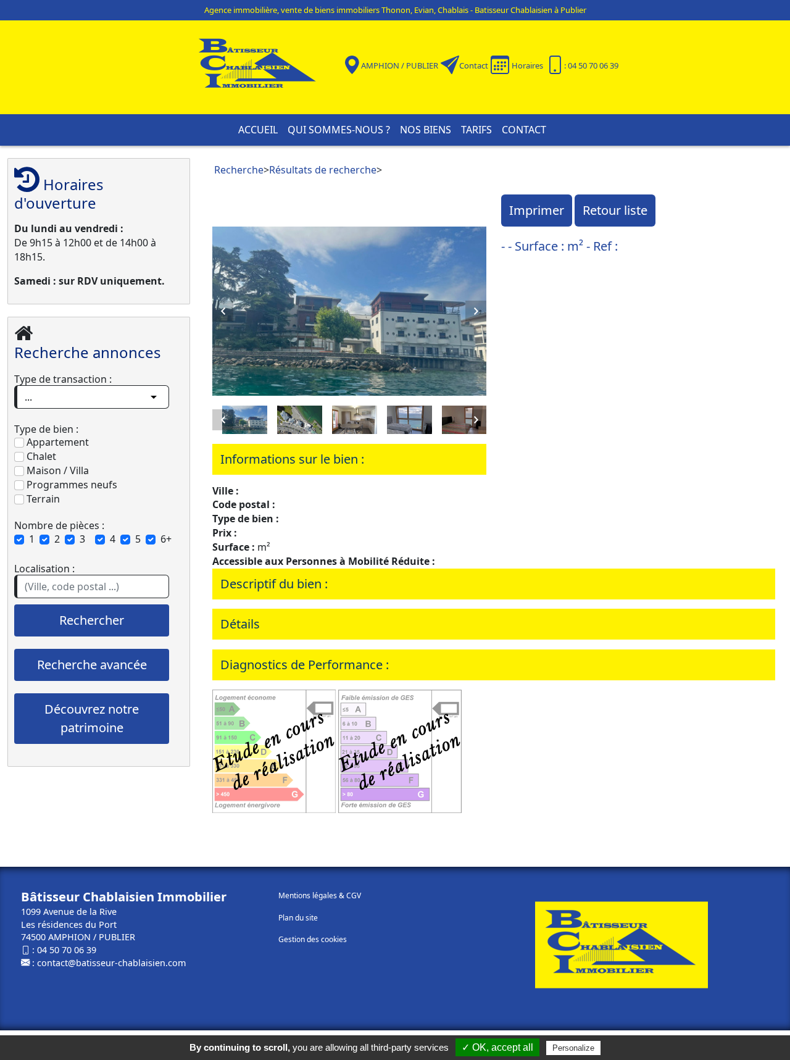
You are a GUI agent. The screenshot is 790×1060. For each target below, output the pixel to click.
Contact (473, 65)
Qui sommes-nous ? (339, 129)
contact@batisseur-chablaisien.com (111, 963)
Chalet (40, 456)
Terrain (42, 499)
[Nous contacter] (450, 65)
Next (475, 311)
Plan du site (298, 917)
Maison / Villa (56, 470)
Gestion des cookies (312, 939)
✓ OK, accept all (497, 1047)
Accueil (258, 129)
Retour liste (615, 210)
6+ (166, 539)
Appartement (56, 442)
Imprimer (536, 210)
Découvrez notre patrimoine (91, 718)
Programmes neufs (70, 484)
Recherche (239, 170)
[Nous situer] (352, 65)
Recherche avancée (92, 664)
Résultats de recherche (322, 170)
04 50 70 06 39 (66, 950)
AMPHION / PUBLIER (399, 65)
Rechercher (91, 620)
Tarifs (476, 129)
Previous (222, 311)
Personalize (573, 1048)
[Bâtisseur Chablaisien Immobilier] (265, 66)
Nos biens (425, 129)
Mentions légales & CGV (319, 895)
